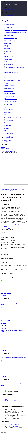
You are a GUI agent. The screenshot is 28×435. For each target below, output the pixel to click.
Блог (6, 397)
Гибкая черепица (5, 148)
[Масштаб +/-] (6, 432)
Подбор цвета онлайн (10, 400)
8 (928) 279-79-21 (8, 10)
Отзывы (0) (7, 228)
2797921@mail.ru (8, 15)
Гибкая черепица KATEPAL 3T (9, 151)
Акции (6, 399)
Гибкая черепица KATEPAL (8, 149)
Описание (6, 226)
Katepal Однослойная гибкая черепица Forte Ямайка (14, 357)
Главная (3, 147)
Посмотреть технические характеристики (12, 224)
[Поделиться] (2, 432)
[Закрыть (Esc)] (1, 432)
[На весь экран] (4, 432)
